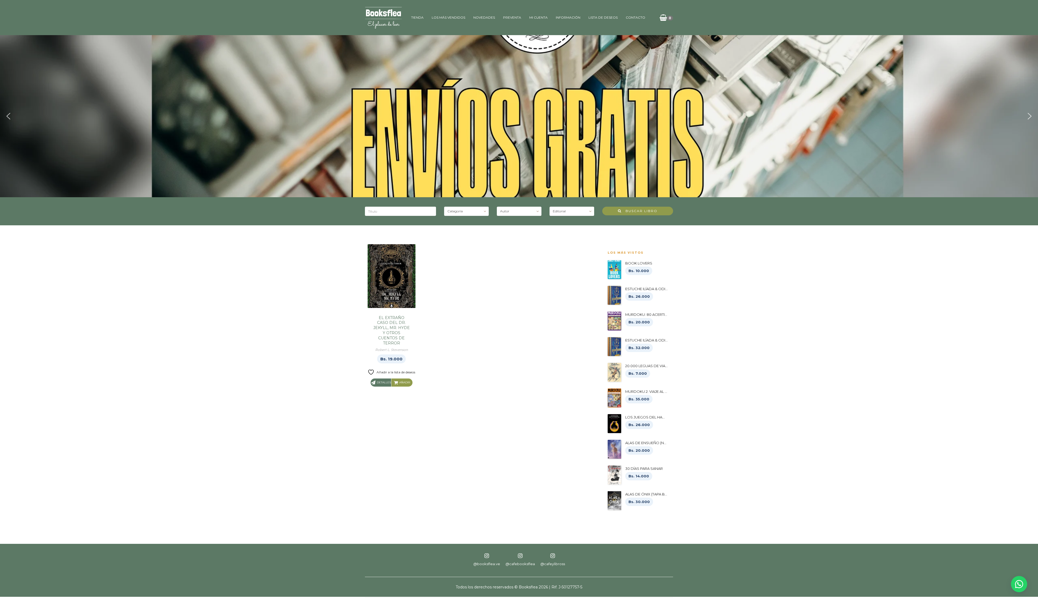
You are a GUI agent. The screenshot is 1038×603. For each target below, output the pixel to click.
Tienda (417, 17)
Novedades (484, 17)
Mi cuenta (538, 17)
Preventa (512, 17)
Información (568, 17)
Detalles (384, 382)
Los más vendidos (448, 17)
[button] (8, 116)
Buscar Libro (639, 211)
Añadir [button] (404, 382)
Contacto (635, 17)
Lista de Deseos (603, 17)
